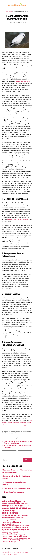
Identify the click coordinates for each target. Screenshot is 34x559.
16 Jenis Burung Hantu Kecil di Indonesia (16, 488)
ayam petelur (4, 503)
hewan (26, 518)
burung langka (20, 431)
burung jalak (12, 431)
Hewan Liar (13, 520)
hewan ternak (8, 525)
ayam (24, 501)
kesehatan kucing (20, 527)
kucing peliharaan (19, 529)
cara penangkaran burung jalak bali (17, 219)
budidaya (11, 503)
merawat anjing (21, 534)
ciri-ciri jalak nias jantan (23, 81)
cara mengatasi (9, 515)
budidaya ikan (7, 506)
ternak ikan (24, 540)
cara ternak (20, 518)
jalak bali (27, 431)
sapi (29, 538)
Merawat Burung (7, 536)
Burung (10, 11)
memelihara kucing (9, 534)
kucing (5, 529)
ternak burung (15, 540)
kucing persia (5, 532)
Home (7, 11)
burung (6, 431)
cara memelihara (10, 513)
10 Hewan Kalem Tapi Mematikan (13, 492)
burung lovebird (5, 508)
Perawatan (15, 538)
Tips (3, 542)
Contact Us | (21, 552)
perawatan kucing (23, 538)
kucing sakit (13, 532)
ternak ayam (5, 540)
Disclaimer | (13, 552)
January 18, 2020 (21, 22)
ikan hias (22, 525)
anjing (4, 501)
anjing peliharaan (15, 501)
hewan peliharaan (12, 522)
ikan (17, 525)
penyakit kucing (7, 538)
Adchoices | (5, 552)
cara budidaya (8, 510)
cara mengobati (22, 515)
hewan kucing (5, 520)
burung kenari (25, 505)
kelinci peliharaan (6, 527)
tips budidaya (11, 542)
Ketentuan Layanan (12, 554)
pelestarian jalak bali (10, 433)
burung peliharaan (18, 508)
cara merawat (8, 517)
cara (29, 508)
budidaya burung (21, 503)
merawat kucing (20, 536)
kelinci (27, 525)
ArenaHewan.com (12, 548)
